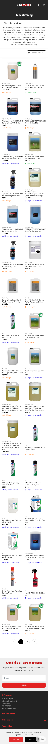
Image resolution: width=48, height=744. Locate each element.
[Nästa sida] (34, 641)
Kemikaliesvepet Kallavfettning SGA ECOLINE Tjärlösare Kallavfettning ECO (35, 194)
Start (6, 23)
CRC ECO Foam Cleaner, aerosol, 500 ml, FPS (33, 484)
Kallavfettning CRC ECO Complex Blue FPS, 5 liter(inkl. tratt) (35, 520)
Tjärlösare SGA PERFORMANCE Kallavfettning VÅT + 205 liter (35, 557)
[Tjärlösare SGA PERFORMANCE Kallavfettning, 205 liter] (35, 214)
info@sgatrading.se (9, 708)
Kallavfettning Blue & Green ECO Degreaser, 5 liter (34, 336)
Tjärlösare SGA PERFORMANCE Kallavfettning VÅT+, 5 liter (12, 122)
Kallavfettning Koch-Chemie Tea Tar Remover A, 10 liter (34, 301)
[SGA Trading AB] (23, 5)
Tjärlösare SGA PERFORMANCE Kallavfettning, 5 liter (35, 122)
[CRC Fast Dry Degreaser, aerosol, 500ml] (12, 468)
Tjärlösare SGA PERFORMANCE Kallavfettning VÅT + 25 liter (12, 157)
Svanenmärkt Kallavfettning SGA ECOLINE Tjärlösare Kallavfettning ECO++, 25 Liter (35, 408)
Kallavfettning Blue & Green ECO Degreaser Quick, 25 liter (35, 627)
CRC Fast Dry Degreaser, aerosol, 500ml (10, 484)
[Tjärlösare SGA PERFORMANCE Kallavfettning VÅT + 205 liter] (35, 541)
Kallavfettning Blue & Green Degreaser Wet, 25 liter (34, 157)
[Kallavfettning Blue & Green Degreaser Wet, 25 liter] (35, 141)
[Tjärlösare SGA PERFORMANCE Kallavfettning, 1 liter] (12, 250)
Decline (16, 740)
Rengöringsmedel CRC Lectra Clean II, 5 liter (12, 557)
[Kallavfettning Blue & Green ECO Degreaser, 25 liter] (12, 612)
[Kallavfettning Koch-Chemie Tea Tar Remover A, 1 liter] (35, 71)
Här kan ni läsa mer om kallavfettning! (24, 44)
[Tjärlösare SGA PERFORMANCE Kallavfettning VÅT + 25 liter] (12, 141)
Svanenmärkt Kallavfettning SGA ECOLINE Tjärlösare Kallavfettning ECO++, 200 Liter (12, 446)
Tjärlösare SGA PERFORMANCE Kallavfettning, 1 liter (12, 265)
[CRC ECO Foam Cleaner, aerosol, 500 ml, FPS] (35, 468)
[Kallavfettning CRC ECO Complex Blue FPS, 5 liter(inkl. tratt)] (35, 503)
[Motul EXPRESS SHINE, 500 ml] (35, 578)
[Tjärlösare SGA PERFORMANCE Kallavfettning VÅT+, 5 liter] (12, 106)
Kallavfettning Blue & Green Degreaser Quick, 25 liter (34, 265)
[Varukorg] (43, 5)
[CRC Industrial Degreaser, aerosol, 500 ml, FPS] (12, 320)
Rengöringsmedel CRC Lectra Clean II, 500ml (35, 448)
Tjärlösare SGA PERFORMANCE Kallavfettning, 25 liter (12, 230)
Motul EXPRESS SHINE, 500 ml (35, 593)
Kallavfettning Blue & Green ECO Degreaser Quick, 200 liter (12, 372)
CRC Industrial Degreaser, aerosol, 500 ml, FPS (11, 336)
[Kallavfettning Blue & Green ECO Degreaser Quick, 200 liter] (12, 356)
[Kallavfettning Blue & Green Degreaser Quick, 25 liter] (35, 250)
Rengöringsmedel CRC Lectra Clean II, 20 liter (12, 521)
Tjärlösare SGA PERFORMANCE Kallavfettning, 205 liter (35, 230)
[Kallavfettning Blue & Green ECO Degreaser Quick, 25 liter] (35, 612)
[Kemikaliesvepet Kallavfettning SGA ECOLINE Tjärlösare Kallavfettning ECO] (35, 177)
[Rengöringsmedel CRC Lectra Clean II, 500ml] (35, 432)
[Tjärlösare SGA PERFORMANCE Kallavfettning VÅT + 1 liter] (12, 179)
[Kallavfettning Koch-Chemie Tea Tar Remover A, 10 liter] (35, 285)
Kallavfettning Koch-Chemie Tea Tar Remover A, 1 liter (34, 87)
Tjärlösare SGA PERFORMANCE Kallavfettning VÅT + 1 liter (12, 195)
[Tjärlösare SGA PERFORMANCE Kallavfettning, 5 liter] (35, 106)
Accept (32, 740)
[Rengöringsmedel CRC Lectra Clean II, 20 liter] (12, 505)
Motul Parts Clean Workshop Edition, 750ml (12, 592)
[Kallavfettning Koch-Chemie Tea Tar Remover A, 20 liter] (12, 285)
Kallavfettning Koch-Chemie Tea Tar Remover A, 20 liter (12, 301)
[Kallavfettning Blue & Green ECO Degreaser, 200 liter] (12, 71)
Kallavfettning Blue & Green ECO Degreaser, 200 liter (11, 87)
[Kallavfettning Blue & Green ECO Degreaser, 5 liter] (35, 320)
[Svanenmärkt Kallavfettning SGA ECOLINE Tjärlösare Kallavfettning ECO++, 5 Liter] (12, 391)
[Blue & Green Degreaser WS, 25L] (35, 356)
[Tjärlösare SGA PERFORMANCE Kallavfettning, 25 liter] (12, 214)
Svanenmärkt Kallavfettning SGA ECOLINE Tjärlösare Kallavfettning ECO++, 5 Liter (12, 408)
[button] (3, 5)
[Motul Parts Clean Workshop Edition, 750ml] (12, 576)
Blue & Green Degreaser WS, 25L (34, 372)
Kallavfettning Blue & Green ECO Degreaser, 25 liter (11, 627)
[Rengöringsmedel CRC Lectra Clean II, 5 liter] (12, 541)
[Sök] (39, 5)
